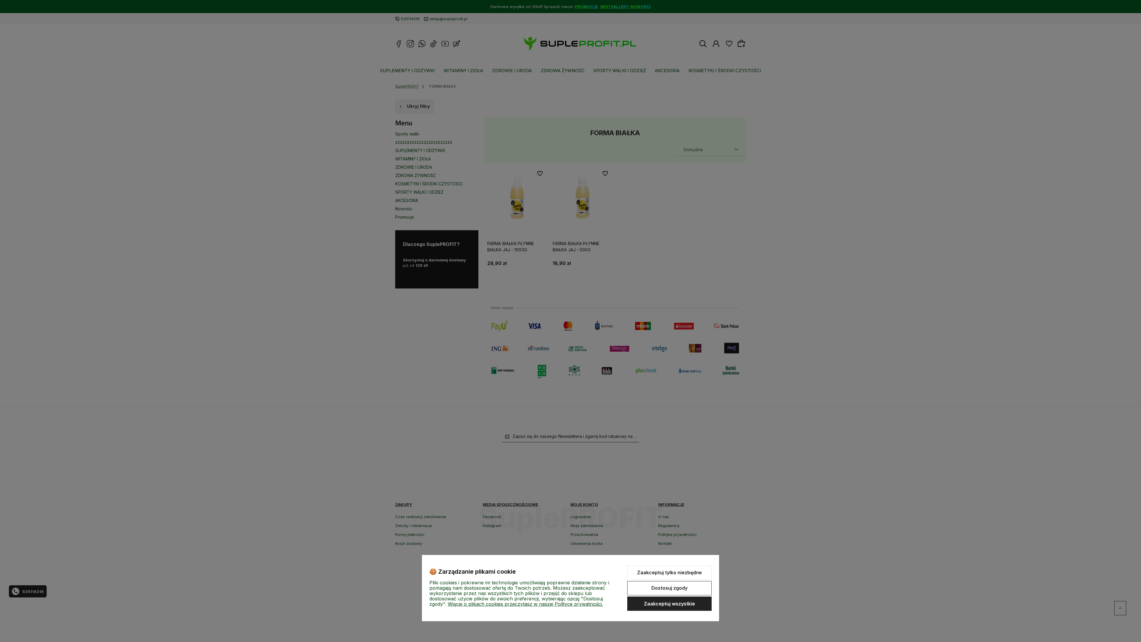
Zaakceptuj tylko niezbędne (669, 572)
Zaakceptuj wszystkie (669, 604)
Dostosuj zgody (669, 588)
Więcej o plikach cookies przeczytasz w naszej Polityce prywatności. (525, 604)
